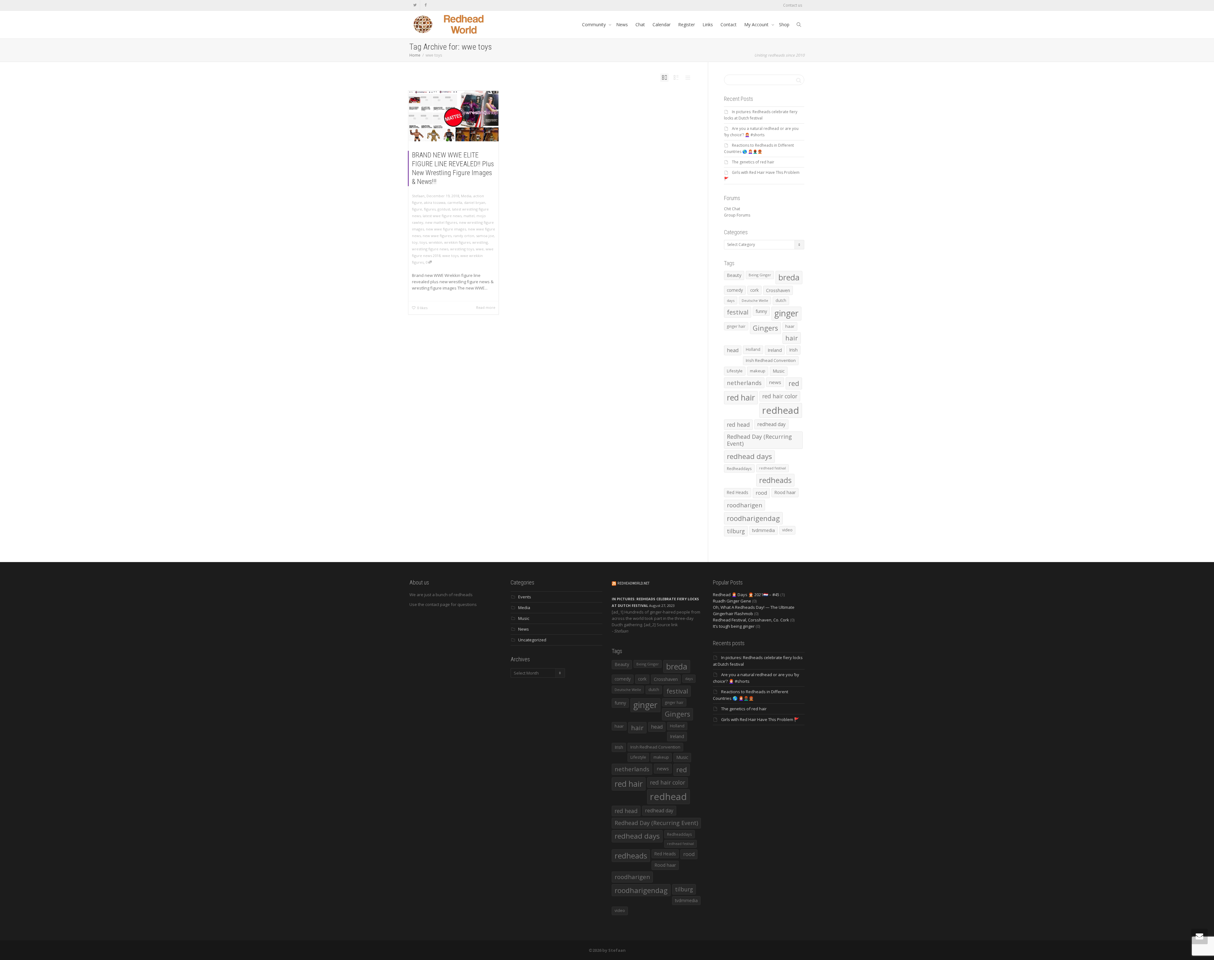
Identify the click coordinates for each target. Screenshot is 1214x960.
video (787, 530)
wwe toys (450, 255)
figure (417, 209)
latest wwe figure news (442, 215)
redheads (775, 480)
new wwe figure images (446, 229)
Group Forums (737, 215)
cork (754, 290)
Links (707, 24)
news (775, 382)
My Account (757, 24)
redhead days (749, 456)
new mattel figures (441, 222)
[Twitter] (415, 5)
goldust (444, 209)
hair (791, 337)
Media (466, 195)
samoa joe (485, 235)
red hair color (779, 396)
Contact (728, 24)
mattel (469, 215)
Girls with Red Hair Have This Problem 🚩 (760, 719)
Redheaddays (739, 468)
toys (423, 242)
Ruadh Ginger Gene (732, 601)
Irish (793, 350)
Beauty (734, 275)
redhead (780, 410)
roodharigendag (753, 518)
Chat (640, 24)
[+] (454, 116)
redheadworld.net (633, 583)
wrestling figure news (430, 249)
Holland (753, 349)
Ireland (775, 350)
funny (761, 311)
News (622, 24)
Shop (784, 24)
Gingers (765, 328)
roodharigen (744, 505)
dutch (781, 300)
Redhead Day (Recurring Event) (759, 440)
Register (686, 24)
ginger (786, 313)
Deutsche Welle (755, 300)
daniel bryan (474, 202)
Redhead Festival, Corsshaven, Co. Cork (751, 620)
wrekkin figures (457, 242)
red (793, 383)
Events (524, 597)
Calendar (662, 24)
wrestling (480, 242)
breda (789, 277)
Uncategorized (532, 640)
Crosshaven (778, 290)
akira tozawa (434, 202)
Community (594, 24)
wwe (480, 249)
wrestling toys (462, 249)
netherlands (744, 383)
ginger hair (736, 326)
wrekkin (435, 242)
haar (789, 326)
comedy (735, 290)
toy (415, 242)
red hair (741, 397)
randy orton (463, 235)
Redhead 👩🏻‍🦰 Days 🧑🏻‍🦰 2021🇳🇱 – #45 (746, 594)
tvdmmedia (763, 530)
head (733, 350)
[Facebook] (425, 5)
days (730, 300)
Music (779, 371)
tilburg (736, 531)
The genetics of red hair (753, 162)
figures (430, 209)
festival (737, 312)
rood (761, 492)
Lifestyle (735, 371)
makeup (757, 371)
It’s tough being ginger (734, 626)
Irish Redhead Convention (771, 360)
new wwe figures (437, 235)
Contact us (792, 5)
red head (738, 424)
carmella (454, 202)
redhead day (771, 424)
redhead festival (772, 468)
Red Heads (737, 492)
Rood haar (785, 492)
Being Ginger (760, 274)
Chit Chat (732, 208)
